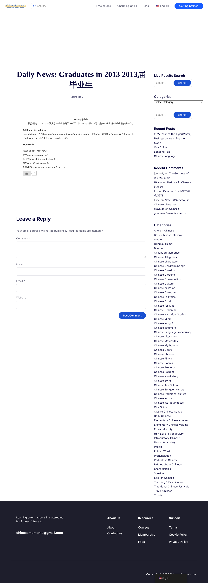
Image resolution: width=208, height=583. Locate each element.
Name (21, 264)
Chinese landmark (165, 327)
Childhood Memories (167, 252)
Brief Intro (160, 248)
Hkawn (158, 182)
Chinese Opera (163, 349)
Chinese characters (166, 261)
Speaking (159, 473)
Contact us (114, 533)
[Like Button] (27, 173)
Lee (156, 191)
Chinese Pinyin (163, 358)
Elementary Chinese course (171, 420)
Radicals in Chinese (166, 460)
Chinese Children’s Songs (169, 265)
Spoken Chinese (164, 477)
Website (21, 297)
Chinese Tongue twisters (169, 389)
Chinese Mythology (166, 345)
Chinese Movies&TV (166, 341)
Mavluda (159, 208)
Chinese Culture (164, 283)
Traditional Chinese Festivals (171, 486)
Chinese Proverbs (165, 367)
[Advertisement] (104, 36)
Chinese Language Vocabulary (172, 332)
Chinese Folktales (165, 296)
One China (160, 147)
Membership (146, 534)
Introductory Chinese (167, 438)
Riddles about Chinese (168, 464)
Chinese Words (163, 398)
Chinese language (165, 156)
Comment (23, 238)
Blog (146, 5)
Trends (158, 495)
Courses (143, 527)
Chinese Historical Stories (170, 314)
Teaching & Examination (168, 482)
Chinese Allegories (165, 257)
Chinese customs (164, 288)
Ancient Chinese (164, 230)
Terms (173, 527)
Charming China (127, 5)
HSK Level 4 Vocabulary (169, 433)
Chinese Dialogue (165, 292)
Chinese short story (166, 376)
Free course (103, 5)
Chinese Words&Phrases (169, 402)
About (111, 527)
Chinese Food (162, 301)
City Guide (160, 407)
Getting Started (188, 5)
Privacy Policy (178, 541)
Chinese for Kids (164, 305)
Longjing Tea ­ (162, 151)
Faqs (141, 541)
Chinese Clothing (164, 274)
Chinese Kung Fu (164, 323)
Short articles (162, 468)
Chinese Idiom (162, 319)
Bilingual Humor (163, 243)
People (158, 446)
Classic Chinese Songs (168, 411)
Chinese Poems (163, 363)
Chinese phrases (164, 354)
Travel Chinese (163, 490)
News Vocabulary (165, 442)
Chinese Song (162, 380)
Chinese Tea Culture (166, 385)
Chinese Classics (164, 270)
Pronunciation (162, 455)
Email (20, 281)
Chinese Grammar (165, 310)
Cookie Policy (178, 534)
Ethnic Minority (163, 429)
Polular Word (162, 451)
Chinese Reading (164, 371)
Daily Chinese (162, 416)
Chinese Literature (165, 336)
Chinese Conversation (167, 279)
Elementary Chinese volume (171, 424)
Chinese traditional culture (170, 393)
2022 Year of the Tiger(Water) (172, 134)
